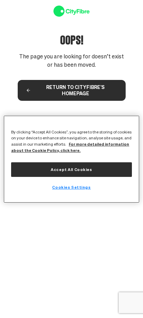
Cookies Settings (71, 187)
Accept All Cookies (71, 169)
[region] (71, 159)
